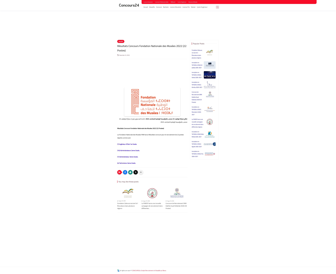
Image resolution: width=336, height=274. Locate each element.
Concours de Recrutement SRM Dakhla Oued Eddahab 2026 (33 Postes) (176, 206)
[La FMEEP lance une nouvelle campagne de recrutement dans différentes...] (152, 193)
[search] (217, 7)
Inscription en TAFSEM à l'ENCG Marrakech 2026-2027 (196, 111)
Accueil (146, 7)
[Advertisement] (168, 26)
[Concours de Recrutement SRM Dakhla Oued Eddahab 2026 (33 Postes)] (176, 193)
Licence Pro (186, 7)
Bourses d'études (193, 2)
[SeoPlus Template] (118, 270)
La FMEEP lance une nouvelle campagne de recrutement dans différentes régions (197, 123)
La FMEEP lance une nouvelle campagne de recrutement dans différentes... (151, 206)
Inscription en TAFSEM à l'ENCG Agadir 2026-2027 (197, 144)
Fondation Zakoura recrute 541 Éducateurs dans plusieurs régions (127, 206)
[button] (125, 172)
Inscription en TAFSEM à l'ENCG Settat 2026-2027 (197, 75)
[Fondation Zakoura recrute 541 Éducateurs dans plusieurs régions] (128, 193)
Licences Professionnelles (161, 2)
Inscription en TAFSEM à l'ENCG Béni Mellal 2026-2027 (198, 134)
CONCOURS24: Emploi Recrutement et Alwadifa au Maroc (149, 270)
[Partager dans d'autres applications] (141, 172)
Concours (159, 7)
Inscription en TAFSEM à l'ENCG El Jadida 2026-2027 (197, 65)
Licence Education (148, 2)
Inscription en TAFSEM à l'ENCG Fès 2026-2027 (197, 154)
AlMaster (173, 2)
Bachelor (166, 7)
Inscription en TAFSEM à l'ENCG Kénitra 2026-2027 (197, 85)
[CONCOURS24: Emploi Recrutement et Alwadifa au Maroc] (129, 5)
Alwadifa (152, 7)
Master (193, 7)
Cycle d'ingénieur (182, 2)
